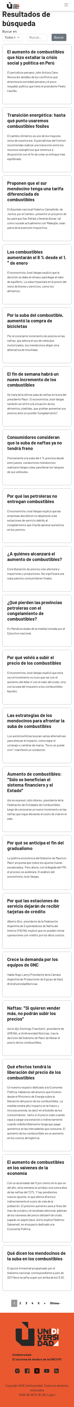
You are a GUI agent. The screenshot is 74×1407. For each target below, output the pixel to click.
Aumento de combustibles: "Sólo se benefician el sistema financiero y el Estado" (34, 782)
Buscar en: (9, 31)
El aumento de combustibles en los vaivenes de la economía (35, 1167)
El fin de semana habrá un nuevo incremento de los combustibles (33, 379)
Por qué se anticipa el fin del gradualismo (35, 845)
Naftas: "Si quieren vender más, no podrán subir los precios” (33, 1013)
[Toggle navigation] (66, 5)
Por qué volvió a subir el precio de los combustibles (34, 660)
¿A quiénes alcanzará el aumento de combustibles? (34, 556)
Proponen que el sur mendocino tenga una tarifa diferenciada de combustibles (35, 191)
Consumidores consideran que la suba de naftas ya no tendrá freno (34, 442)
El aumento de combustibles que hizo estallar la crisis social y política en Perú (35, 57)
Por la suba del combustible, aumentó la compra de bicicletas (35, 320)
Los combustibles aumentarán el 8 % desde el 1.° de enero (36, 257)
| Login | (50, 1394)
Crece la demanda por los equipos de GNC (32, 962)
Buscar (59, 37)
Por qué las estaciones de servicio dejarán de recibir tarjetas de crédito (33, 906)
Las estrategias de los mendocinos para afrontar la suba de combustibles (36, 720)
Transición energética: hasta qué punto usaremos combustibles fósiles (36, 120)
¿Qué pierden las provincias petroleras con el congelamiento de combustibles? (34, 611)
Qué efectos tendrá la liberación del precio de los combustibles (34, 1072)
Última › (55, 1303)
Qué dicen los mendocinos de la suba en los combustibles (36, 1255)
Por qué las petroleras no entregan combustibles (32, 498)
